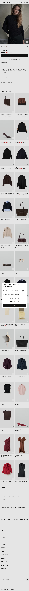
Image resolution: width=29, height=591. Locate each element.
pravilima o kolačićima (20, 295)
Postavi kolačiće (14, 298)
